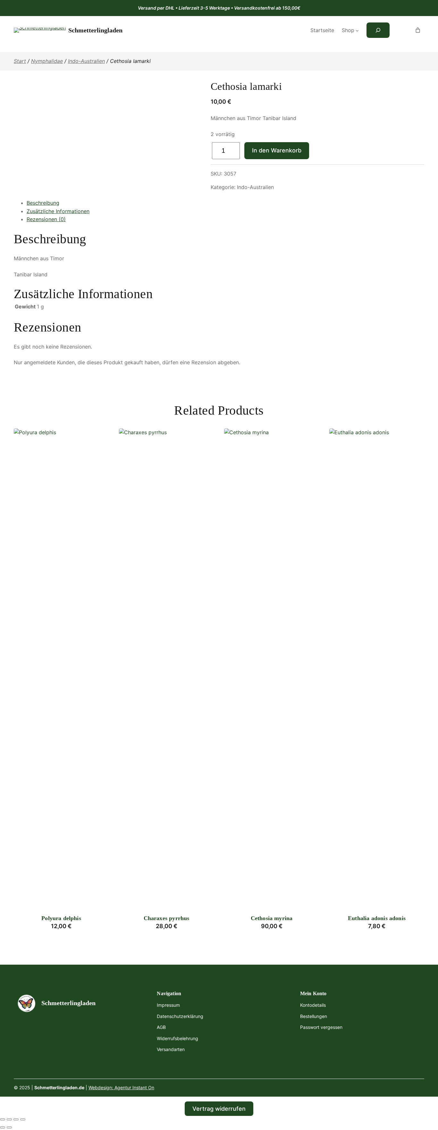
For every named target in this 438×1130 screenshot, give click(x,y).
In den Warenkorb (276, 150)
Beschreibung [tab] (43, 203)
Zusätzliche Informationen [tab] (58, 211)
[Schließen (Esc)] (22, 1119)
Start (20, 61)
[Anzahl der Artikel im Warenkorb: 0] (417, 30)
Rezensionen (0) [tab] (46, 219)
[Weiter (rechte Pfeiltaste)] (9, 1127)
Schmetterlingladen (95, 30)
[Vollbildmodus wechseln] (9, 1119)
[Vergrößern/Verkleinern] (2, 1119)
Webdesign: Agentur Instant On (121, 1087)
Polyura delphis (61, 918)
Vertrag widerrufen (219, 1108)
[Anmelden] (400, 30)
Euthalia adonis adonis (377, 918)
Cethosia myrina (272, 918)
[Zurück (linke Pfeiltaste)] (2, 1127)
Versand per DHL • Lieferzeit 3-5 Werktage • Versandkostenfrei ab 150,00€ (219, 8)
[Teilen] (16, 1119)
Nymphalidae (47, 61)
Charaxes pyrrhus (167, 918)
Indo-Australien (86, 61)
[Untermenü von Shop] (357, 30)
